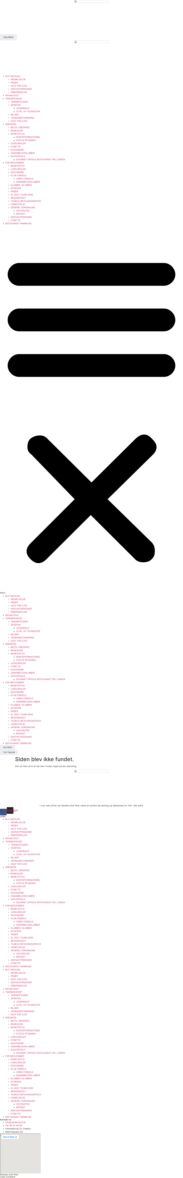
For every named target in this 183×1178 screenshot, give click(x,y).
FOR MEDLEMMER (14, 162)
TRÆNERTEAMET (20, 101)
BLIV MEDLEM (12, 76)
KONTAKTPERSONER (21, 89)
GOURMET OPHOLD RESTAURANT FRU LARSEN (40, 159)
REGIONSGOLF (18, 198)
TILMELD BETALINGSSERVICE (26, 201)
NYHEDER (16, 188)
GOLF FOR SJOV (19, 85)
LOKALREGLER (18, 143)
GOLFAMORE (17, 149)
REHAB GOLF (12, 95)
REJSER (15, 114)
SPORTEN (16, 105)
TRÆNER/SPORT (13, 98)
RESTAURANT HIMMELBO (18, 223)
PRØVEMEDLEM (19, 92)
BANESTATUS (18, 133)
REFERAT (20, 214)
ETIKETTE (16, 146)
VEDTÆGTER (22, 210)
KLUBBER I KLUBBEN (21, 185)
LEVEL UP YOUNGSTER (28, 111)
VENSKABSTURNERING (22, 117)
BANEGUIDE (17, 130)
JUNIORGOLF (23, 108)
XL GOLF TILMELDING (22, 194)
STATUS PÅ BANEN (26, 140)
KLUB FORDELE (19, 175)
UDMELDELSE (18, 204)
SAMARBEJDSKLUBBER (23, 153)
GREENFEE (10, 124)
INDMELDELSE (18, 79)
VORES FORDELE (24, 178)
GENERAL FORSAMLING (23, 207)
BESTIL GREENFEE (20, 127)
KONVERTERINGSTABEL (28, 137)
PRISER (14, 82)
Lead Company (7, 1176)
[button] (91, 409)
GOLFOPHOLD (18, 156)
